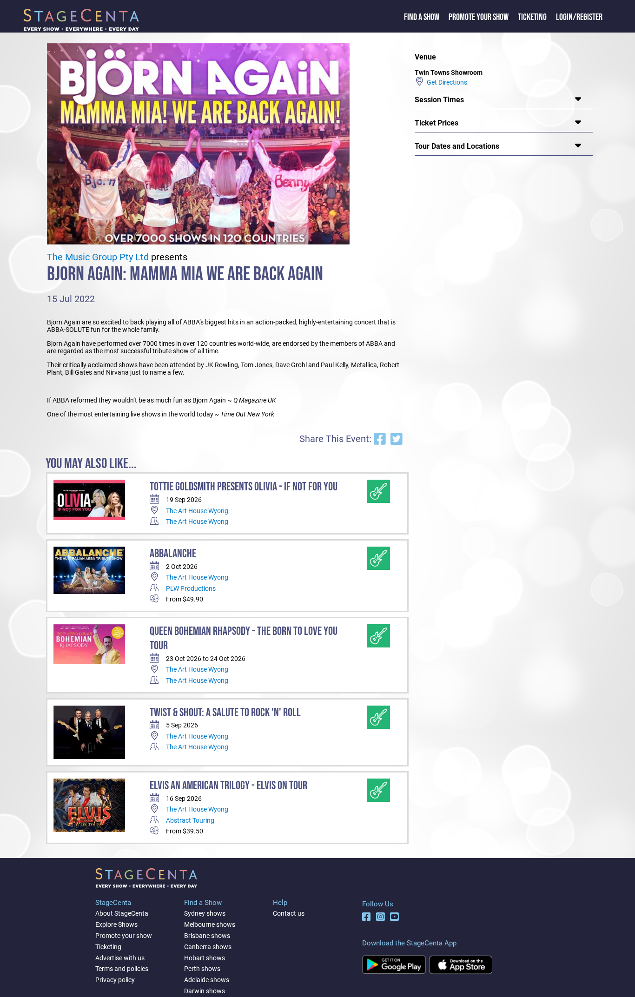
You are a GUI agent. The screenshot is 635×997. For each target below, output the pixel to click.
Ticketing (532, 17)
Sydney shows (204, 913)
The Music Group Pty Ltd (98, 257)
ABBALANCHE (173, 554)
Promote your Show (479, 17)
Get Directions (445, 82)
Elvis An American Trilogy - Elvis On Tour (228, 786)
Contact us (288, 913)
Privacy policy (115, 980)
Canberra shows (208, 947)
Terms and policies (121, 968)
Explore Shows (116, 924)
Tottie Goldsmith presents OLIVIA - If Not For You (243, 487)
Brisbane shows (207, 935)
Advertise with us (120, 958)
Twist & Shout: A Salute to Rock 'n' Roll (225, 713)
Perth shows (202, 968)
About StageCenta (121, 913)
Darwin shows (204, 991)
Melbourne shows (209, 924)
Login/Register (579, 17)
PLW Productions (191, 588)
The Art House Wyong (197, 511)
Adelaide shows (206, 980)
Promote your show (123, 935)
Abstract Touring (190, 820)
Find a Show (421, 17)
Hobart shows (204, 958)
